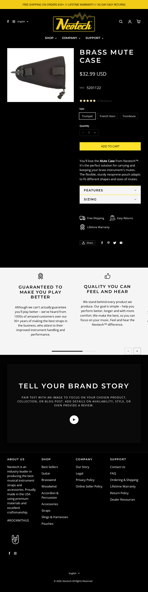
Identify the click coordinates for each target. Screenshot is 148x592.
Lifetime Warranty (123, 486)
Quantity (84, 125)
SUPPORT (93, 38)
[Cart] (138, 21)
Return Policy (119, 493)
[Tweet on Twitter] (114, 243)
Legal (79, 473)
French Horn (107, 116)
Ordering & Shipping (124, 480)
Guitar (46, 473)
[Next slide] (137, 351)
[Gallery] (40, 75)
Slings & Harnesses (55, 517)
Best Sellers (50, 467)
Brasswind (49, 480)
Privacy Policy (85, 480)
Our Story (82, 467)
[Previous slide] (128, 351)
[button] (110, 190)
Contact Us (117, 467)
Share (90, 242)
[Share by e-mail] (121, 243)
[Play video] (74, 419)
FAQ (113, 473)
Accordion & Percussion (50, 495)
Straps (46, 510)
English (21, 21)
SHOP (49, 38)
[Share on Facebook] (102, 243)
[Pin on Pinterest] (108, 243)
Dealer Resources (122, 499)
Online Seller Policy (89, 486)
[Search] (121, 21)
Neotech (67, 581)
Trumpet (87, 116)
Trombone (129, 116)
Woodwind (49, 486)
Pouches (47, 524)
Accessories (50, 504)
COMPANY (70, 38)
